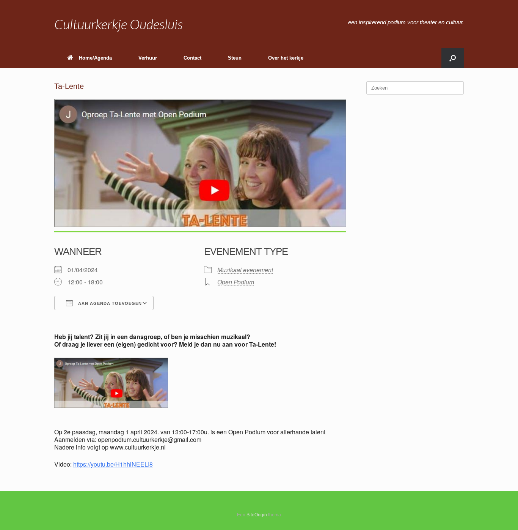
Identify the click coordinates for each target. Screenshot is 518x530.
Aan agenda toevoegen (109, 303)
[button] (452, 58)
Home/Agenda (95, 58)
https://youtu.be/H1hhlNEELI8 (113, 464)
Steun (235, 58)
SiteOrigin (256, 515)
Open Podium (235, 282)
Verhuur (147, 58)
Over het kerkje (285, 58)
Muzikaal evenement (245, 269)
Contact (192, 58)
